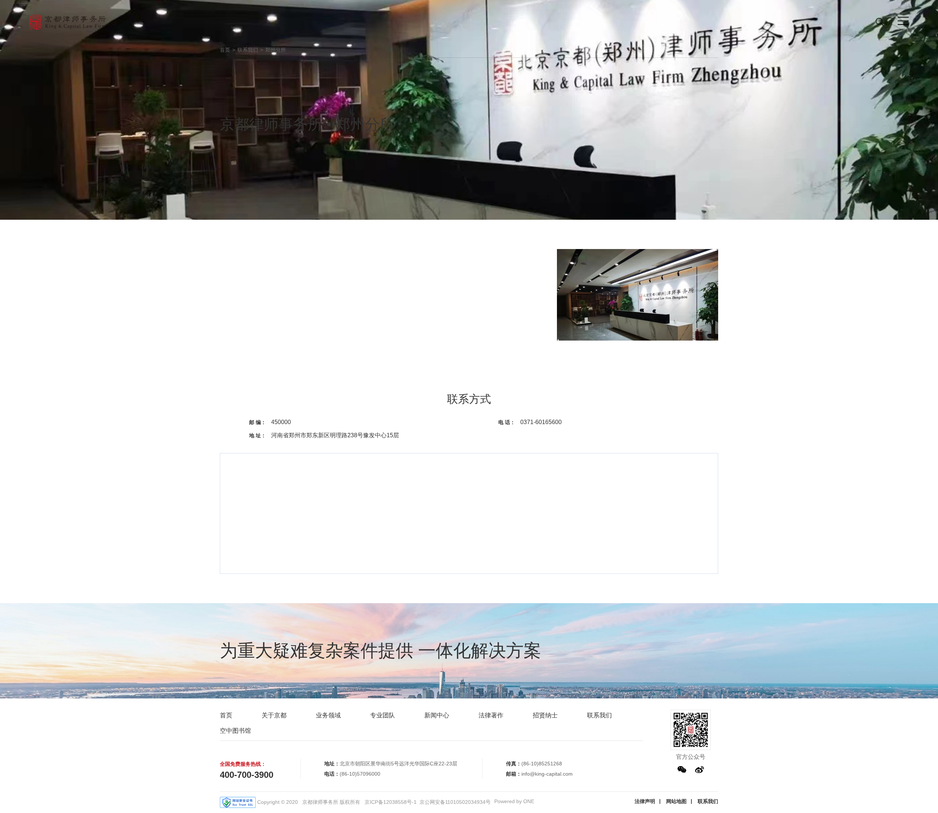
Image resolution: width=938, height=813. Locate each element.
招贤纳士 (545, 715)
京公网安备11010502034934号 (455, 802)
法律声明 (645, 801)
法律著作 (491, 715)
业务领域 (328, 715)
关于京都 (274, 715)
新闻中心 (436, 715)
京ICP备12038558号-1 (391, 802)
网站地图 (676, 801)
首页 (225, 50)
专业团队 (382, 715)
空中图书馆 (235, 730)
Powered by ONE (514, 801)
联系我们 (247, 50)
